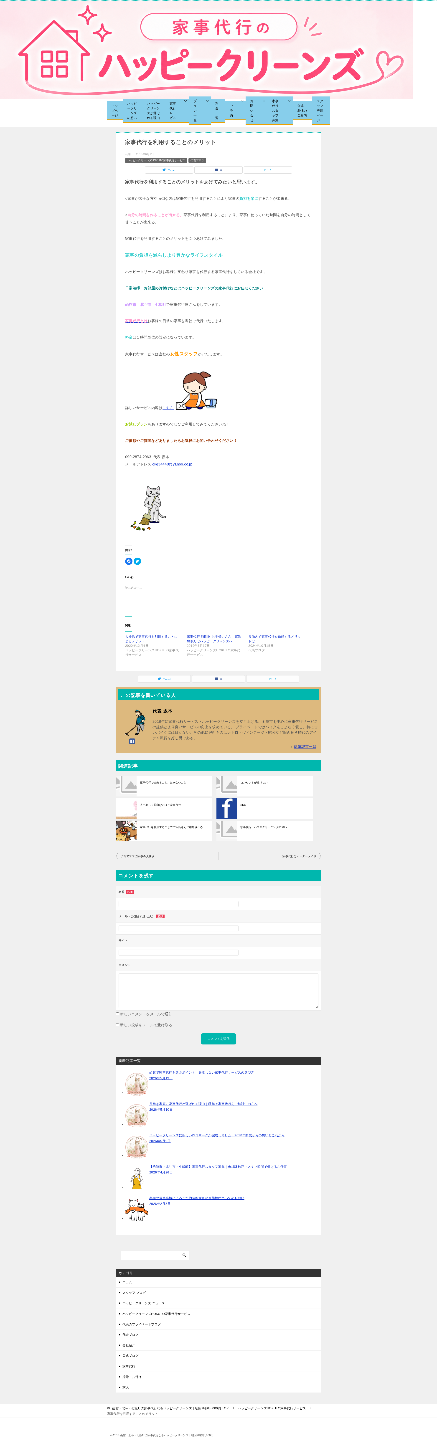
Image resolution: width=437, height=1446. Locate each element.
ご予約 (231, 110)
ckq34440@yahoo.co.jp (172, 464)
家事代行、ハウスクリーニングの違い (263, 827)
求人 (125, 1387)
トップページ (115, 110)
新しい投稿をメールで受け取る (146, 1025)
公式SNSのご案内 (302, 110)
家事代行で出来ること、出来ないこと (163, 782)
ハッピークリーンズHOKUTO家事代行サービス (156, 160)
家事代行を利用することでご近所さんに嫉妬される (171, 827)
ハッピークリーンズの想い (132, 111)
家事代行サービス (173, 111)
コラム (127, 1282)
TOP (170, 1408)
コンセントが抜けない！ (255, 782)
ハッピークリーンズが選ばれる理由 (153, 111)
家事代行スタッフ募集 (275, 110)
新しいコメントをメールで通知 (146, 1014)
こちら (168, 408)
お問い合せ (251, 110)
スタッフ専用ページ (320, 110)
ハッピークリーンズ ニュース (143, 1303)
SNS (243, 804)
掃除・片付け (132, 1377)
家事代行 (128, 1366)
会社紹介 (128, 1345)
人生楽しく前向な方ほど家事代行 (160, 804)
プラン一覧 (195, 110)
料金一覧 (216, 111)
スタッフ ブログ (134, 1292)
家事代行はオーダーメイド (299, 856)
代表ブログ (197, 160)
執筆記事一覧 (305, 747)
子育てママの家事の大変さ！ (139, 856)
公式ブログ (130, 1356)
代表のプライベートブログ (141, 1324)
